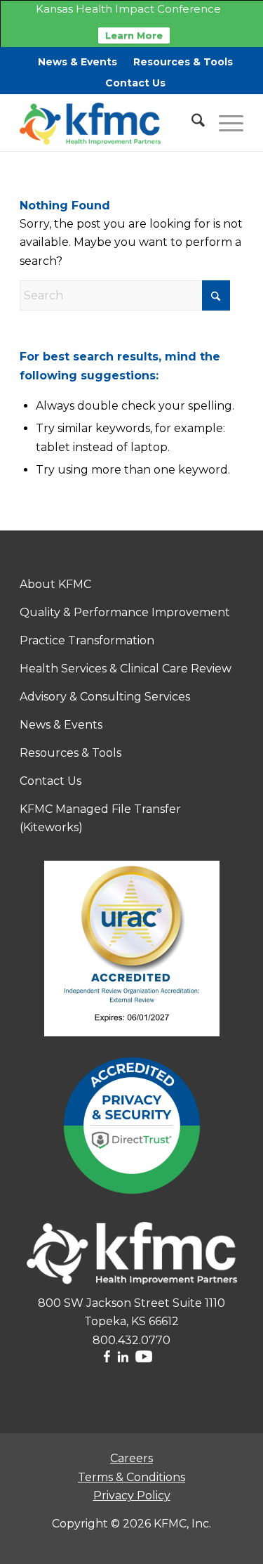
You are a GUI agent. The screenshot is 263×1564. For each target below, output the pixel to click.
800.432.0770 (131, 1340)
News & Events (77, 62)
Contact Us (135, 83)
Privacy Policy (131, 1495)
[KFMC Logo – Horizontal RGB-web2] (109, 123)
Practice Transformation (87, 640)
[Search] (191, 123)
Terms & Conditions (131, 1477)
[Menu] (224, 123)
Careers (131, 1458)
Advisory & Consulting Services (105, 696)
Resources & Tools (183, 62)
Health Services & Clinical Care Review (125, 668)
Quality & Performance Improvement (125, 612)
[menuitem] (77, 61)
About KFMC (55, 584)
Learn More (134, 35)
